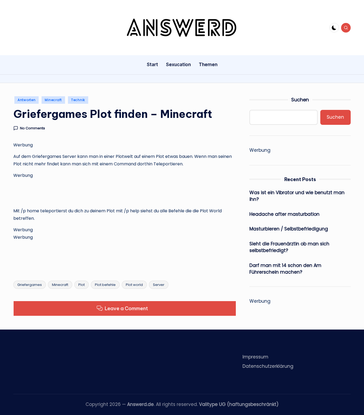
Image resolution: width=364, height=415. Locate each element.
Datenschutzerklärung (267, 366)
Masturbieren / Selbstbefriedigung (288, 229)
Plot (81, 284)
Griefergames (29, 284)
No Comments (32, 128)
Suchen (300, 99)
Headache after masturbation (284, 214)
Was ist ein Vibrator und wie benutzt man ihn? (297, 196)
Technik (78, 100)
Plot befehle (105, 284)
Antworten (26, 100)
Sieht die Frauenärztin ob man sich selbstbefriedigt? (289, 247)
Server (158, 284)
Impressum (255, 357)
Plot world (134, 284)
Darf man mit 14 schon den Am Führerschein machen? (285, 269)
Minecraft (53, 100)
